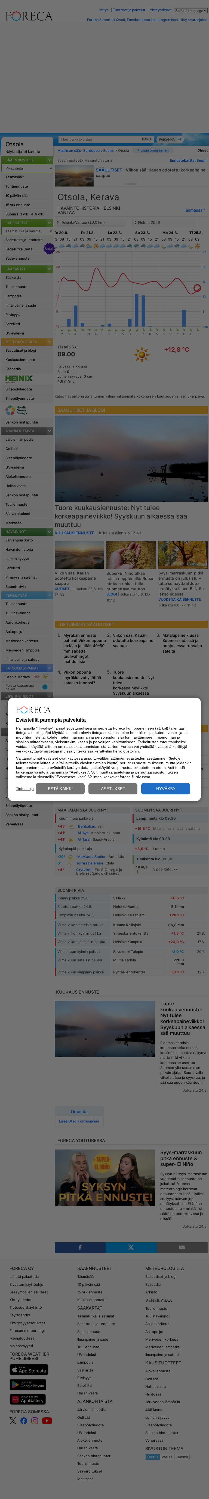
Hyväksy (166, 789)
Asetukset (113, 789)
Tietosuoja (25, 788)
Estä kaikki (60, 789)
